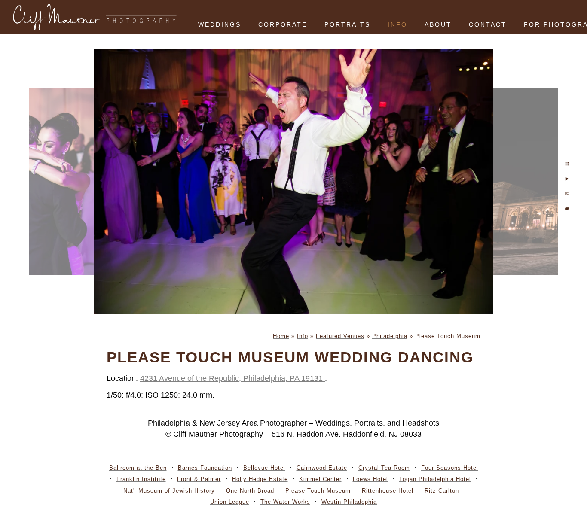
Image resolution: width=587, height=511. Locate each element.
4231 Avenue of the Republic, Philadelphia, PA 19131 (232, 378)
